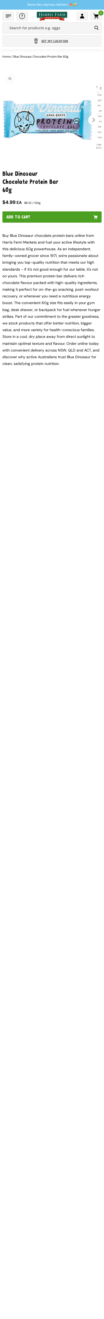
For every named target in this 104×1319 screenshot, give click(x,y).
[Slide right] (93, 120)
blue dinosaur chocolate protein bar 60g (40, 56)
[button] (8, 16)
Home (6, 56)
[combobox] (47, 28)
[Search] (96, 28)
